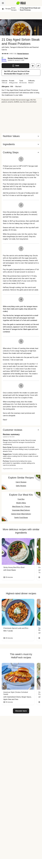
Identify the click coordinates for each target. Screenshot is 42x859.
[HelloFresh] (21, 3)
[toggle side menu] (3, 3)
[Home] (3, 9)
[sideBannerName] (21, 118)
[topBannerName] (21, 15)
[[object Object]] (33, 66)
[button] (21, 144)
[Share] (38, 66)
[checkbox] (2, 53)
